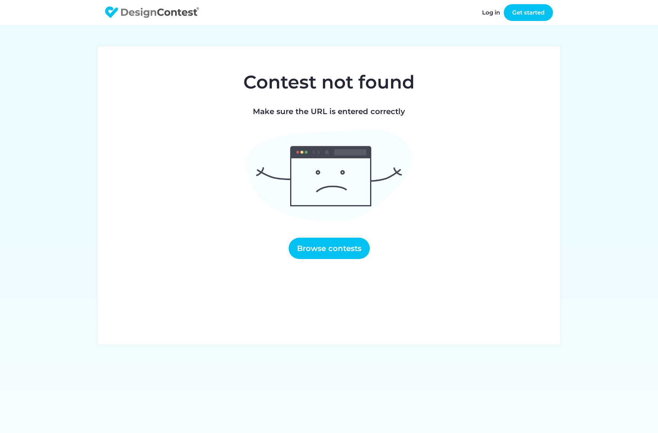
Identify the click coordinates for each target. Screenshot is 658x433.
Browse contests (329, 248)
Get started (528, 12)
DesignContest (152, 12)
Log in (491, 12)
